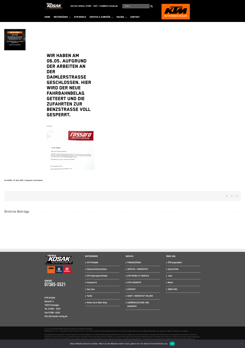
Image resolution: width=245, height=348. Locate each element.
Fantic (89, 296)
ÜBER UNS (172, 289)
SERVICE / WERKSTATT (137, 269)
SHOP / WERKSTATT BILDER (140, 296)
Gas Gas (91, 289)
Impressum (48, 329)
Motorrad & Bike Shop (97, 302)
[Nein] (241, 343)
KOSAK (9, 180)
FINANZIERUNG (134, 262)
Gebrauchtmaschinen (97, 269)
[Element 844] (54, 4)
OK (172, 343)
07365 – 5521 (91, 6)
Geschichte (173, 269)
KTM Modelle (92, 262)
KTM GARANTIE (134, 282)
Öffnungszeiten (175, 262)
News (170, 282)
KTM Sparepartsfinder (97, 276)
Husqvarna (92, 282)
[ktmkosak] (175, 5)
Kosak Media (55, 331)
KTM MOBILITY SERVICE (138, 276)
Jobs (170, 276)
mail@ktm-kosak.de (109, 6)
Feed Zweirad (38, 180)
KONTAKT (131, 289)
